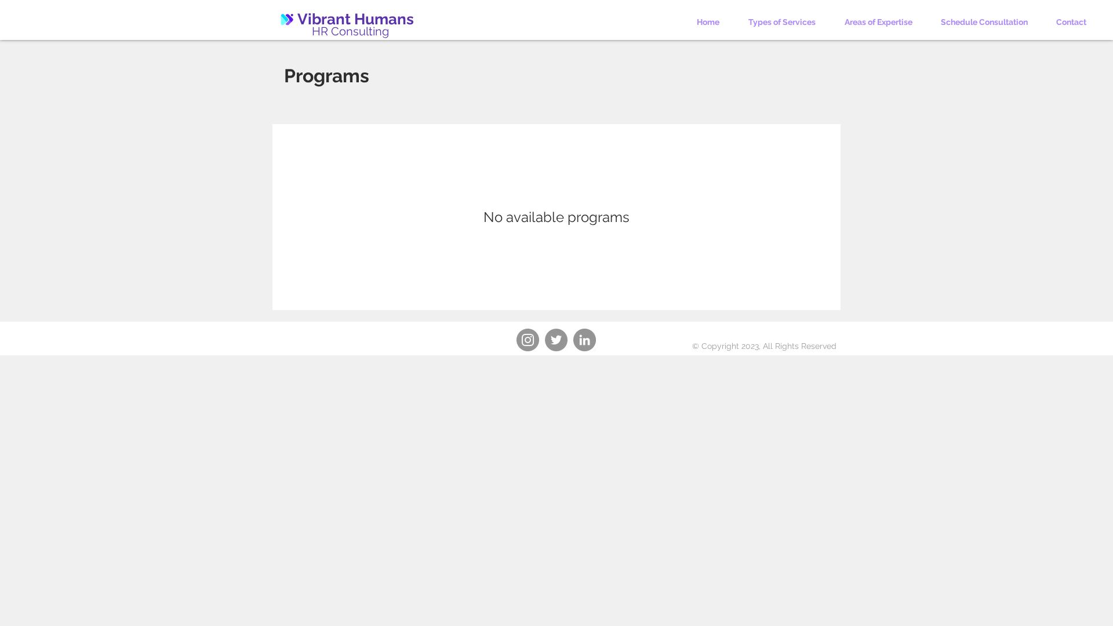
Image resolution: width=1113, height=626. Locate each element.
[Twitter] (556, 340)
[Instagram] (528, 340)
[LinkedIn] (584, 340)
